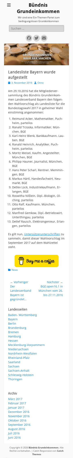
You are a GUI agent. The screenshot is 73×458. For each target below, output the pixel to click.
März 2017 (15, 399)
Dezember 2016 (18, 412)
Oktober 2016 (17, 420)
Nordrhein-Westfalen (22, 353)
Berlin (12, 323)
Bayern (13, 319)
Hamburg (14, 336)
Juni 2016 (14, 437)
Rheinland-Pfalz (19, 358)
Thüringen (15, 379)
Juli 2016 (14, 433)
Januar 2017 (16, 407)
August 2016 (16, 429)
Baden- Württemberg (22, 315)
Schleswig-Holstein (21, 375)
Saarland (14, 362)
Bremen (13, 332)
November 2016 (19, 416)
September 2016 (19, 425)
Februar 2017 (17, 403)
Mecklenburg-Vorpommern (26, 345)
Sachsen (13, 366)
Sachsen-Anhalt (18, 371)
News (15, 270)
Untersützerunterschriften (42, 234)
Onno (41, 82)
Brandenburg (17, 328)
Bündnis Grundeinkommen (43, 447)
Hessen (13, 341)
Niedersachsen (18, 349)
